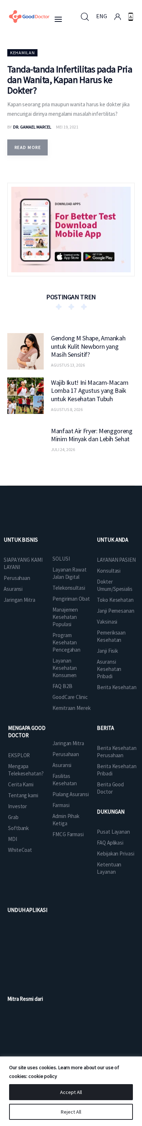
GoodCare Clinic (70, 697)
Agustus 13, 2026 (68, 365)
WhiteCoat (20, 849)
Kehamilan (22, 52)
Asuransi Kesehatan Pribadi (109, 669)
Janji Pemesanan (115, 610)
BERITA (105, 727)
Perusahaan (17, 577)
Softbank (18, 828)
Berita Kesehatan (116, 687)
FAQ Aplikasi (110, 842)
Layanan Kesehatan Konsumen (64, 668)
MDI (12, 838)
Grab (13, 817)
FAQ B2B (62, 686)
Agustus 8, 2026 (67, 409)
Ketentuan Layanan (109, 868)
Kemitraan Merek (71, 707)
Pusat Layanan (113, 831)
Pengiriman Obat (71, 598)
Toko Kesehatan (115, 599)
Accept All (71, 1092)
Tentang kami (23, 795)
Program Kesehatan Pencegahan (66, 642)
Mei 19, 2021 (67, 127)
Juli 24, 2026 (63, 449)
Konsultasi (109, 570)
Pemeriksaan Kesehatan (111, 636)
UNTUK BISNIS (21, 539)
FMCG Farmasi (68, 834)
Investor (17, 806)
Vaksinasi (107, 621)
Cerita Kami (20, 784)
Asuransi (13, 588)
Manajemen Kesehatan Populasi (65, 617)
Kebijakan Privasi (115, 853)
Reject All (71, 1112)
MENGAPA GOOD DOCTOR (27, 731)
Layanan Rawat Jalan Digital (69, 573)
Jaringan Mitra (19, 599)
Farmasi (60, 805)
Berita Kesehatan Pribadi (116, 770)
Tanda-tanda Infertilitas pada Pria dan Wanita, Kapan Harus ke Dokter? (69, 79)
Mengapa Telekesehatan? (26, 770)
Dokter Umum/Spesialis (115, 585)
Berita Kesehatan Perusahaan (116, 751)
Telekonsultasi (68, 587)
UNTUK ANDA (112, 539)
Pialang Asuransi (70, 794)
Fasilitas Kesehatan (64, 780)
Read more (28, 147)
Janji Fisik (107, 650)
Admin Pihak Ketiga (65, 820)
